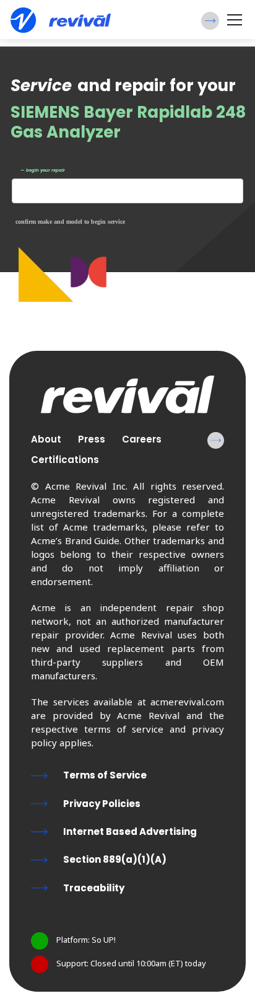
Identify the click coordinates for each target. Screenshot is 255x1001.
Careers (142, 439)
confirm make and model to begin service (70, 221)
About (46, 439)
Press (91, 439)
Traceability (93, 887)
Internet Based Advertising (130, 831)
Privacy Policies (101, 803)
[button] (210, 21)
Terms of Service (105, 775)
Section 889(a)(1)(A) (114, 859)
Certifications (65, 459)
